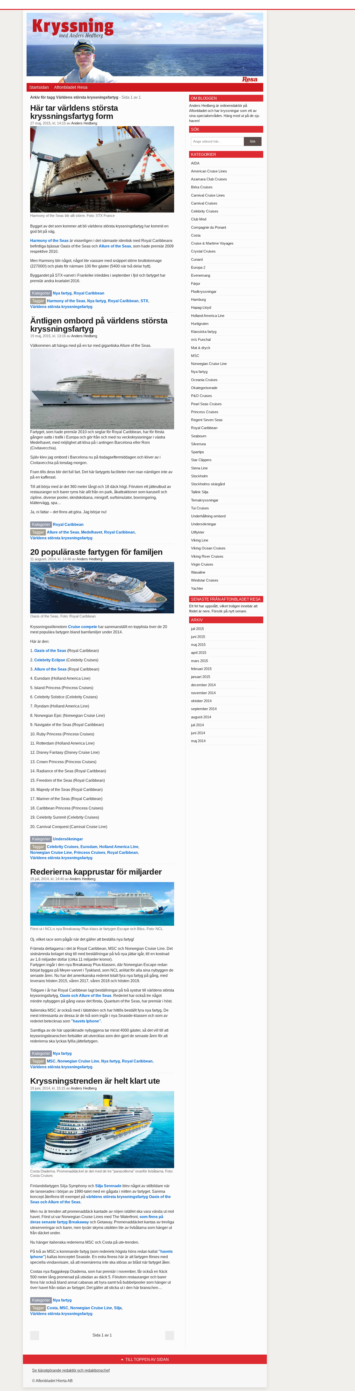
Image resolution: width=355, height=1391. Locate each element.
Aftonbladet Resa (70, 87)
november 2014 (203, 693)
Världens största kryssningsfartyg (61, 307)
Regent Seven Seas (207, 420)
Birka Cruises (202, 187)
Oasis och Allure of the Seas (85, 996)
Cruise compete (82, 627)
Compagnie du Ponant (208, 227)
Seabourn (198, 436)
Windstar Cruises (204, 580)
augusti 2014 (201, 717)
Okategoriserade (204, 388)
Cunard (197, 259)
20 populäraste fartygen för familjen (96, 551)
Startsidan (39, 87)
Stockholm (199, 476)
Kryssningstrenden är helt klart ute (95, 1080)
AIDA (195, 163)
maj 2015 (198, 645)
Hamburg (198, 299)
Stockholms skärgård (208, 484)
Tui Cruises (200, 508)
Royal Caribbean (89, 293)
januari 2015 (200, 677)
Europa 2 (198, 267)
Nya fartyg (62, 293)
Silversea (198, 444)
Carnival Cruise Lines (208, 195)
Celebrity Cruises (62, 847)
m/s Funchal (201, 339)
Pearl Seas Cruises (206, 404)
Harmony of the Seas (49, 241)
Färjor (195, 283)
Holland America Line (118, 847)
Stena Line (199, 468)
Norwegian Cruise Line (51, 852)
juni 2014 (198, 733)
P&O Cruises (201, 396)
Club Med (198, 219)
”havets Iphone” (86, 1021)
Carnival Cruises (204, 203)
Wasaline (198, 572)
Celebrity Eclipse (49, 660)
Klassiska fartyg (203, 331)
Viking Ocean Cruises (208, 548)
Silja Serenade (108, 1186)
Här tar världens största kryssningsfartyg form (74, 112)
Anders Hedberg (84, 123)
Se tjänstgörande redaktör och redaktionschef (71, 1370)
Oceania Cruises (204, 380)
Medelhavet (91, 532)
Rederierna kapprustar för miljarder (96, 871)
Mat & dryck (200, 348)
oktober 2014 (201, 701)
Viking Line (199, 540)
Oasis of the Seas (50, 651)
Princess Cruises (89, 852)
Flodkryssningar (203, 291)
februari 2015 (201, 669)
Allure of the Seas (115, 246)
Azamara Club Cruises (209, 179)
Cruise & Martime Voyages (212, 243)
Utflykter (197, 532)
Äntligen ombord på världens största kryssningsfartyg (98, 324)
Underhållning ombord (208, 516)
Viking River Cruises (207, 556)
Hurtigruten (199, 324)
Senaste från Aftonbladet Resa (226, 599)
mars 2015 (199, 661)
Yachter (197, 588)
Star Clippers (201, 460)
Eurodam (88, 847)
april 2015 (198, 653)
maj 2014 (198, 741)
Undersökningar (68, 839)
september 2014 (204, 709)
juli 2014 (197, 725)
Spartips (197, 452)
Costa (52, 1308)
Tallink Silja (199, 492)
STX (144, 301)
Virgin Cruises (202, 564)
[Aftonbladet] (45, 4)
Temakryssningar (204, 500)
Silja (118, 1308)
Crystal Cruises (203, 251)
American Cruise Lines (209, 171)
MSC (51, 1061)
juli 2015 (197, 629)
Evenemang (200, 275)
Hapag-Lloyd (201, 307)
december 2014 (203, 685)
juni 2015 (198, 637)
